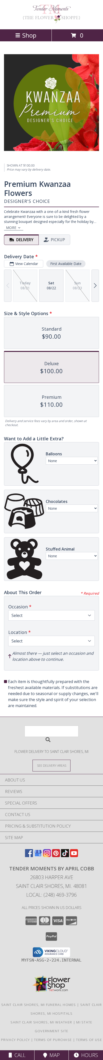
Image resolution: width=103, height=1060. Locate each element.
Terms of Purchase (53, 1039)
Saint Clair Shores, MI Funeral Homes (38, 1004)
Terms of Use (89, 1039)
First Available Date (66, 263)
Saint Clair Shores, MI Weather (41, 1022)
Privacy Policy (15, 1039)
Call (19, 1055)
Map (53, 1055)
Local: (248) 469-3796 (51, 894)
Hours (88, 1055)
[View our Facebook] (29, 855)
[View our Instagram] (47, 855)
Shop (29, 35)
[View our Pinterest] (56, 855)
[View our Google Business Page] (38, 855)
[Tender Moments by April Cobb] (52, 22)
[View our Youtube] (74, 855)
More (11, 227)
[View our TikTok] (65, 855)
